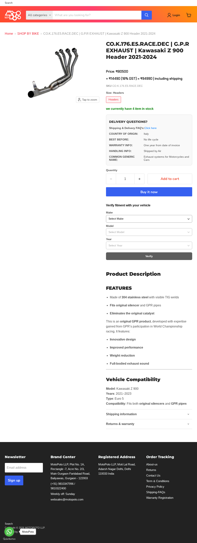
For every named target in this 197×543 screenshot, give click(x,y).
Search (9, 3)
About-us (152, 464)
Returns (151, 470)
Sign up (14, 480)
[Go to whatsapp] (9, 531)
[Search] (146, 15)
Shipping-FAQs (155, 492)
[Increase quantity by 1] (139, 179)
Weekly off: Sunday (63, 493)
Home (9, 33)
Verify (149, 256)
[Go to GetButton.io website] (9, 539)
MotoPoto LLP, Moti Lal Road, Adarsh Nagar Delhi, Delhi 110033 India (116, 469)
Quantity (111, 170)
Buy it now (149, 192)
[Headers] (114, 103)
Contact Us (153, 475)
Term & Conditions (157, 481)
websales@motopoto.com (67, 499)
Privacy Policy (155, 486)
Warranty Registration (159, 497)
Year (109, 239)
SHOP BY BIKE (28, 33)
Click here (150, 128)
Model (110, 225)
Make (109, 212)
